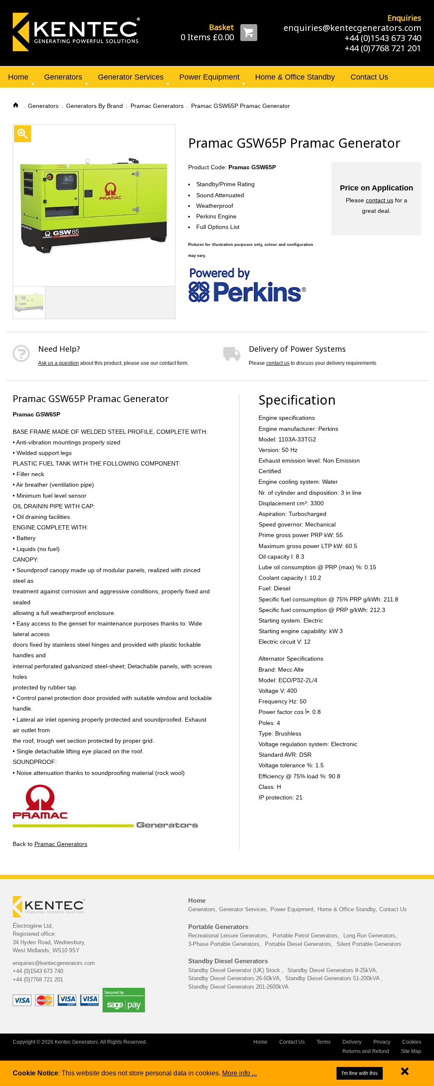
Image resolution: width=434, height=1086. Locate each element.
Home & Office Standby (295, 77)
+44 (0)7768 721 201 (383, 48)
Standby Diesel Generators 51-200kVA (333, 978)
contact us (379, 200)
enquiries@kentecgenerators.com (352, 27)
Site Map (411, 1051)
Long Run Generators (369, 935)
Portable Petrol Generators (305, 935)
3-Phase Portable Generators (223, 944)
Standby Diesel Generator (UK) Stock (235, 970)
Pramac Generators (60, 844)
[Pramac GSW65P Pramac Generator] (76, 31)
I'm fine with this (360, 1073)
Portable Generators (218, 926)
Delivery (352, 1042)
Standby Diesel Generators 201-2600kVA (238, 987)
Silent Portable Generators (369, 944)
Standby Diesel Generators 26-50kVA (234, 978)
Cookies (411, 1042)
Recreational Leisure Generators (227, 935)
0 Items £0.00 (207, 37)
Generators (63, 77)
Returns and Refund (365, 1051)
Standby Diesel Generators (228, 961)
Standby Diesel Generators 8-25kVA (331, 970)
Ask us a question (58, 363)
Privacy (381, 1042)
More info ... (239, 1073)
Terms (324, 1042)
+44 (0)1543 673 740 (383, 38)
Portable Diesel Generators (298, 944)
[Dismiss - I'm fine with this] (405, 1073)
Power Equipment (209, 77)
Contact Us (369, 77)
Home (18, 77)
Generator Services (131, 77)
